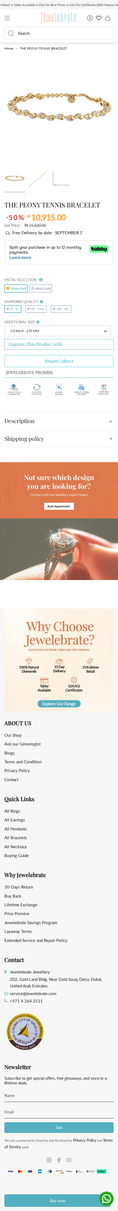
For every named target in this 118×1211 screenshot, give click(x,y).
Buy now (57, 1200)
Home (8, 48)
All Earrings (14, 819)
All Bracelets (15, 837)
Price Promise (16, 913)
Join (59, 1127)
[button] (41, 278)
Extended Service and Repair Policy (36, 940)
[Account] (90, 18)
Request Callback (59, 361)
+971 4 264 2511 (26, 1000)
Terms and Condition (22, 761)
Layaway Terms (18, 931)
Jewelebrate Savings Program (30, 922)
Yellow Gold (18, 288)
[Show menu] (7, 18)
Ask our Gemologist (22, 743)
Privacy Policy (17, 770)
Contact (11, 779)
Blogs (9, 752)
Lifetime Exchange (20, 904)
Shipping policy (24, 438)
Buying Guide (16, 855)
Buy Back (12, 895)
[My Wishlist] (99, 18)
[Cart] (107, 18)
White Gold (43, 288)
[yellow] (14, 179)
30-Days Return (18, 886)
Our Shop (12, 735)
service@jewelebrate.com (33, 993)
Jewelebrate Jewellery (30, 971)
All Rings (12, 811)
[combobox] (62, 33)
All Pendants (15, 828)
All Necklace (15, 846)
